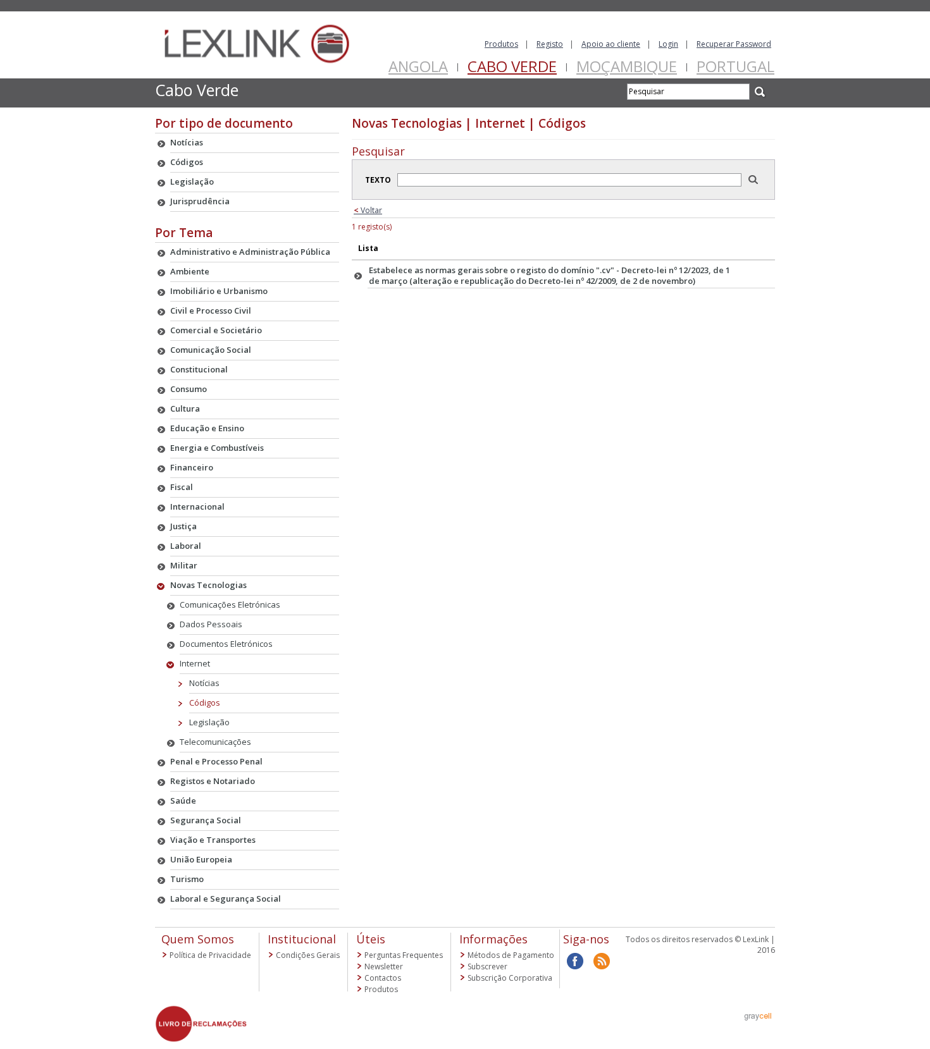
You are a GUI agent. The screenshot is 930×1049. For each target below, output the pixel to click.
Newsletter (383, 966)
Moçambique (626, 66)
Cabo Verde (512, 66)
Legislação (209, 722)
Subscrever (487, 966)
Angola (418, 66)
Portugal (735, 66)
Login (668, 44)
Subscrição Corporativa (510, 977)
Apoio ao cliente (610, 44)
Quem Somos (197, 939)
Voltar (368, 210)
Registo (549, 44)
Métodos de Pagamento (511, 955)
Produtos (501, 44)
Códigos (204, 702)
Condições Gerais (308, 955)
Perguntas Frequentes (403, 955)
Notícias (204, 683)
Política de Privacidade (210, 955)
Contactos (382, 977)
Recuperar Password (734, 44)
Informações (493, 939)
